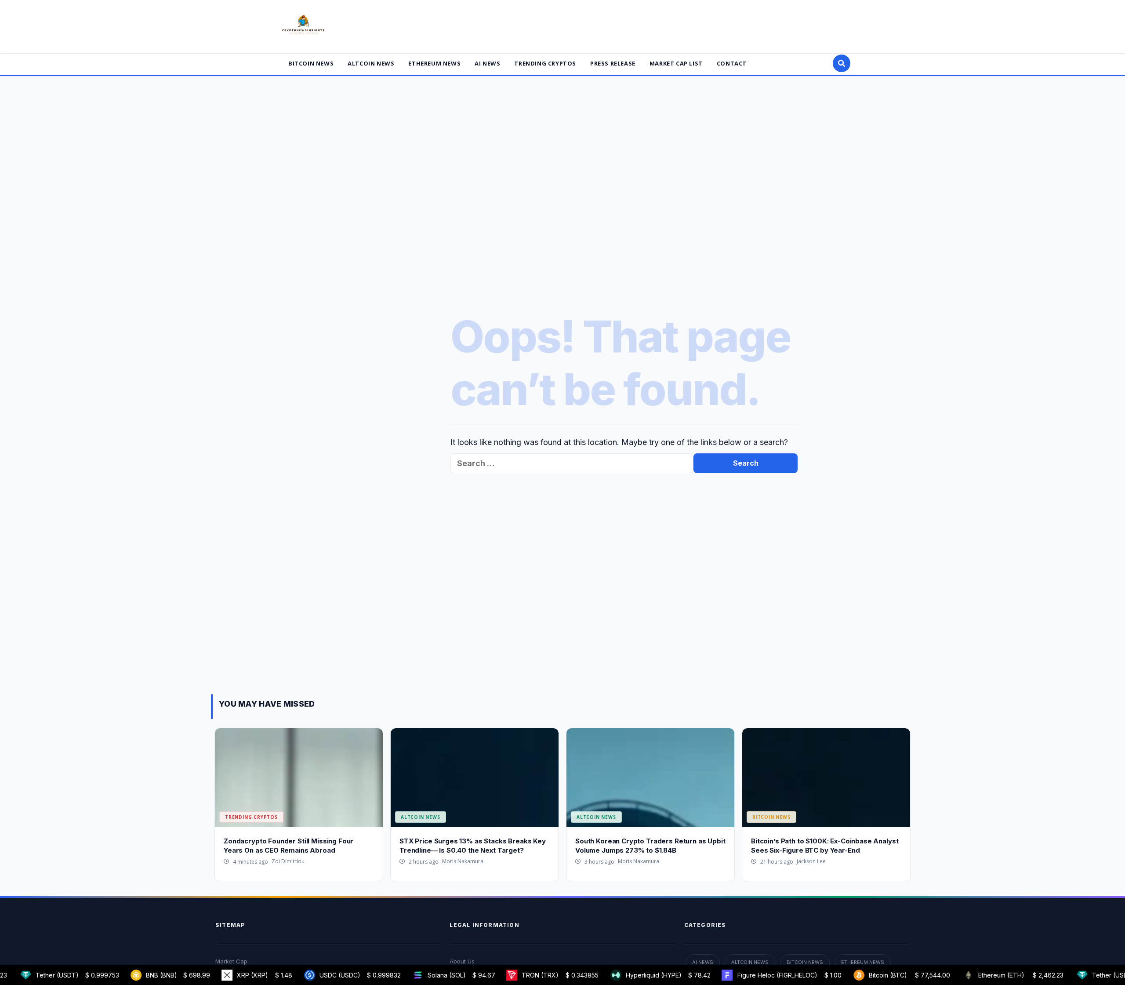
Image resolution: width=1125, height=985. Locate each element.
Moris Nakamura (462, 861)
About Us (462, 961)
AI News (487, 63)
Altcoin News (371, 63)
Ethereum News (434, 63)
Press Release (612, 63)
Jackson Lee (811, 861)
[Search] (841, 63)
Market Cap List (676, 63)
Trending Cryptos (545, 63)
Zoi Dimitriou (288, 861)
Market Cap (231, 961)
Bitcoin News (311, 63)
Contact (732, 63)
